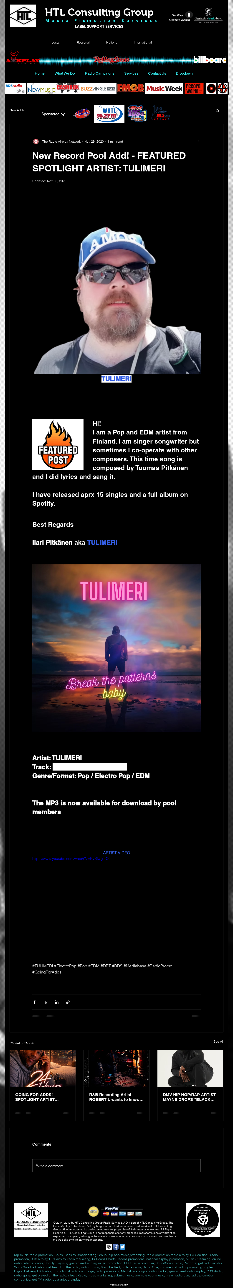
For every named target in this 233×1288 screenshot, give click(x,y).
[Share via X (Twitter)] (45, 1002)
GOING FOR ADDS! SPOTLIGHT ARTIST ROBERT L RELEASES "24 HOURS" (41, 1097)
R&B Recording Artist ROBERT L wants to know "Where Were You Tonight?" (115, 1097)
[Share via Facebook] (34, 1002)
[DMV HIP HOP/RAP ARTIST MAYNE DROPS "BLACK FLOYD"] (190, 1068)
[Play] (189, 14)
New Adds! (18, 110)
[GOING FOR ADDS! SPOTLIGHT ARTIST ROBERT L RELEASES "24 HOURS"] (43, 1068)
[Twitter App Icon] (122, 1247)
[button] (217, 110)
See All (218, 1041)
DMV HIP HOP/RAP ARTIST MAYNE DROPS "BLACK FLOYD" (189, 1097)
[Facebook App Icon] (116, 1247)
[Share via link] (68, 1002)
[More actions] (198, 141)
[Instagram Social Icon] (109, 1247)
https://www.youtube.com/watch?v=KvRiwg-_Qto (71, 858)
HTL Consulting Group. (154, 1222)
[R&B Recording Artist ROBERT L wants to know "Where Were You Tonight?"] (116, 1068)
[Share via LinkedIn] (57, 1002)
